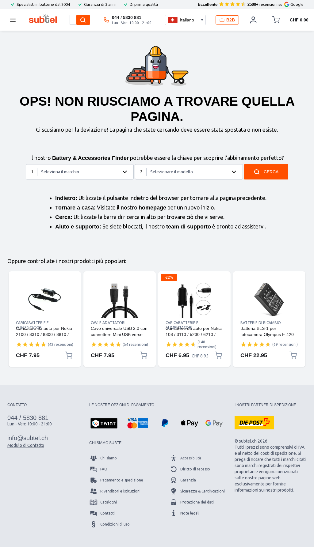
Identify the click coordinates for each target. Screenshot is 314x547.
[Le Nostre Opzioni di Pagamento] (104, 424)
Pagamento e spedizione (121, 480)
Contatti (107, 513)
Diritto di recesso (195, 469)
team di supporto (188, 227)
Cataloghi (108, 502)
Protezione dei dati (197, 502)
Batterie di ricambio (260, 323)
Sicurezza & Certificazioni (202, 491)
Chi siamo (108, 458)
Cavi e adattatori (108, 323)
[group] (31, 344)
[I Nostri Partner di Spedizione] (254, 422)
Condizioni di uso (115, 524)
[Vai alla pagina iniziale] (43, 18)
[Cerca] (83, 20)
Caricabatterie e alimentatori (32, 323)
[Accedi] (253, 20)
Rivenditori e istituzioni (120, 491)
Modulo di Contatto (25, 445)
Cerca (271, 171)
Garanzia (188, 480)
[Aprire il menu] (14, 20)
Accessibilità (190, 458)
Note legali (189, 513)
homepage (152, 208)
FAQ (103, 469)
